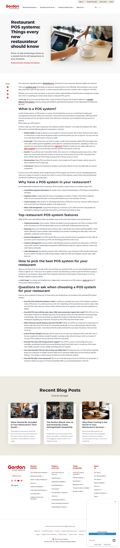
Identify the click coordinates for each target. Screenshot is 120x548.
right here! (58, 146)
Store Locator (103, 1)
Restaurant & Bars (17, 63)
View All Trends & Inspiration (78, 473)
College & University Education (36, 498)
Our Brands (55, 489)
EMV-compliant (29, 149)
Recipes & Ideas (78, 491)
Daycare (33, 483)
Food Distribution (57, 485)
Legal (38, 534)
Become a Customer (92, 1)
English (15, 485)
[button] (8, 87)
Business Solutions (29, 7)
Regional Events (78, 484)
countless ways (31, 87)
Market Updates (78, 477)
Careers (111, 1)
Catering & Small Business (38, 490)
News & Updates (99, 483)
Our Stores (97, 479)
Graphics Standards (100, 493)
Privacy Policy (63, 534)
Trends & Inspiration (65, 7)
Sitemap (81, 534)
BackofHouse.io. (48, 83)
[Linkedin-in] (21, 481)
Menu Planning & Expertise (60, 503)
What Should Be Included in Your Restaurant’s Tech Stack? (24, 424)
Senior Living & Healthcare (38, 479)
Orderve (54, 496)
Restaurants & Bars (36, 476)
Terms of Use (73, 534)
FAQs (95, 496)
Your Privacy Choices (61, 539)
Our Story (97, 472)
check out (86, 280)
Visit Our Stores (16, 476)
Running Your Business (32, 63)
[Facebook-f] (15, 481)
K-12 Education (35, 493)
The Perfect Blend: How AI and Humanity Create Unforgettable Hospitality (60, 424)
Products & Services (47, 7)
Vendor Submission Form (69, 531)
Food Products (56, 478)
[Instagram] (12, 481)
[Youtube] (18, 481)
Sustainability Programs (59, 507)
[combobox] (104, 7)
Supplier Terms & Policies (49, 534)
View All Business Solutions (38, 472)
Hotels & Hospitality (36, 486)
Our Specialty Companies (59, 492)
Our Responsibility (100, 476)
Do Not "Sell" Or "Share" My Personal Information (60, 541)
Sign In (81, 1)
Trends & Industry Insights (81, 488)
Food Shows (76, 481)
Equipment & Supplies (58, 481)
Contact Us (97, 489)
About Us (80, 7)
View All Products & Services (58, 473)
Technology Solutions (58, 499)
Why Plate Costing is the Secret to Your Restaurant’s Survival (94, 424)
